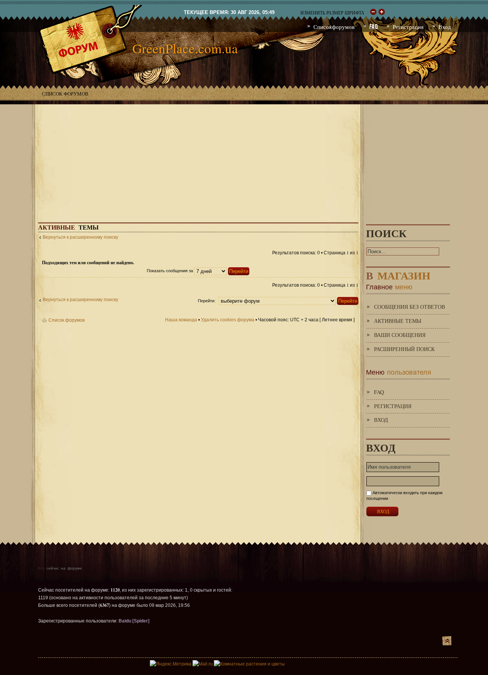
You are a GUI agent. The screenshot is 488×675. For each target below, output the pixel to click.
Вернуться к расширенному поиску (80, 237)
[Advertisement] (244, 157)
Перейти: (206, 300)
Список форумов (65, 93)
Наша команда (181, 319)
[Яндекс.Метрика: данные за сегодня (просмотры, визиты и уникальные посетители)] (170, 664)
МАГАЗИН (398, 274)
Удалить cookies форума (227, 319)
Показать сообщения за (170, 270)
